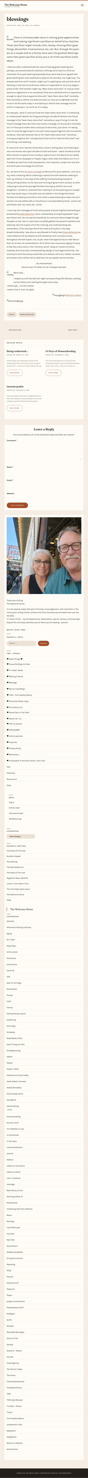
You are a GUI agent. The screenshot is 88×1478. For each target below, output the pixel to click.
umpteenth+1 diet (14, 1424)
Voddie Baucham (27, 214)
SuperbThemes (65, 1473)
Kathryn (10, 1159)
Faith (9, 1001)
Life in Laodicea (13, 1178)
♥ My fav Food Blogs (16, 689)
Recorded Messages (15, 1332)
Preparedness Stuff (15, 1307)
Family (12, 314)
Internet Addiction (15, 1147)
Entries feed (14, 808)
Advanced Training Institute (19, 927)
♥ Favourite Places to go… (18, 701)
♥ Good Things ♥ (14, 659)
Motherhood (12, 1203)
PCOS (9, 1270)
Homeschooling (27, 314)
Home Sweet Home (15, 1094)
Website (10, 493)
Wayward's (11, 1431)
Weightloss (11, 1437)
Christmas (11, 958)
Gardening (11, 1020)
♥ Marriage (12, 682)
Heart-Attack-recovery (16, 1081)
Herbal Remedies (14, 1087)
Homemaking (13, 1106)
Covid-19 (10, 970)
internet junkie (15, 386)
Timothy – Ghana (14, 1406)
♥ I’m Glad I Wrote (15, 670)
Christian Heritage (32, 171)
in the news (12, 1141)
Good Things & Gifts (16, 1044)
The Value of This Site (16, 851)
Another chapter (14, 856)
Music (9, 1215)
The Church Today (14, 1369)
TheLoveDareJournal (15, 1381)
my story (10, 1233)
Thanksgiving (13, 1363)
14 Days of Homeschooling (60, 351)
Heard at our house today (17, 1075)
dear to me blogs (14, 983)
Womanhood (12, 1449)
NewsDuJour (12, 1246)
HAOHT (10, 1057)
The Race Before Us (15, 867)
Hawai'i (10, 1063)
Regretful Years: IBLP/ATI (17, 878)
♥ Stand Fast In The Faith (18, 712)
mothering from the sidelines (20, 1209)
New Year (11, 1240)
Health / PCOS (13, 1069)
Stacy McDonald (70, 232)
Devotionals (12, 989)
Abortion (10, 921)
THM (9, 1394)
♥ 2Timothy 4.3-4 (14, 707)
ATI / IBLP (11, 939)
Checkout (11, 773)
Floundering (12, 862)
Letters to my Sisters (16, 1166)
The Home (11, 1375)
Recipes (10, 1326)
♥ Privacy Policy (14, 748)
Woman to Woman (15, 1443)
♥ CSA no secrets (14, 724)
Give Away (11, 1026)
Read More (14, 373)
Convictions (12, 964)
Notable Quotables (15, 1252)
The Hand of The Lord (16, 872)
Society (10, 1344)
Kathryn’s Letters (73, 295)
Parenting (11, 1264)
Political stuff (12, 1283)
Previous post (15, 330)
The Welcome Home (15, 4)
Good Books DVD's (14, 1038)
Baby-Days (11, 946)
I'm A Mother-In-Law (15, 1129)
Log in (11, 802)
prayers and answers (16, 1301)
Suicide (10, 1357)
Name (10, 467)
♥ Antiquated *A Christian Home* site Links (26, 761)
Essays (10, 995)
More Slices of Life (15, 1190)
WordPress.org (15, 819)
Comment (12, 440)
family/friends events (16, 1013)
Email (10, 480)
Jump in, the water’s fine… (18, 883)
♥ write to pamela (15, 736)
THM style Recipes (15, 1400)
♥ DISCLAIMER (13, 730)
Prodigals (11, 1313)
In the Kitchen (13, 1135)
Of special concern (15, 1258)
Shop (9, 785)
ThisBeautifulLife (14, 1387)
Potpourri (11, 1289)
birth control (12, 952)
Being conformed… (17, 351)
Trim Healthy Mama (15, 1418)
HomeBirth (11, 1100)
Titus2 (9, 1412)
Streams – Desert (14, 1351)
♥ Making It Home (15, 676)
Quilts (9, 1320)
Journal (10, 1153)
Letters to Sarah (13, 1172)
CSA (8, 977)
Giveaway (11, 1032)
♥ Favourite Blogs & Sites (18, 664)
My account (12, 779)
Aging (9, 933)
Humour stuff (12, 1123)
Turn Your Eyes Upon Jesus (18, 889)
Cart (8, 767)
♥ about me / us (14, 718)
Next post (72, 330)
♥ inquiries (12, 742)
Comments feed (16, 813)
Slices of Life (12, 1338)
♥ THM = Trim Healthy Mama (19, 695)
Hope (9, 900)
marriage (11, 1184)
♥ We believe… (13, 754)
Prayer (9, 1295)
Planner (10, 1277)
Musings (10, 1221)
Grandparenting (14, 1050)
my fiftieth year (13, 1227)
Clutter (9, 1110)
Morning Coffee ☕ (15, 1196)
